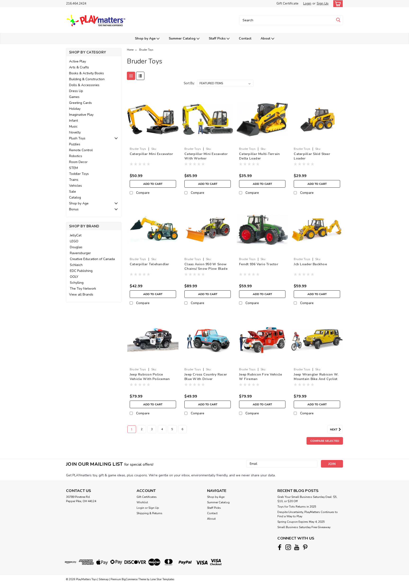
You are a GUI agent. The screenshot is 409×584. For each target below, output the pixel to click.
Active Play (77, 61)
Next (334, 429)
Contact (245, 38)
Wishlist (142, 502)
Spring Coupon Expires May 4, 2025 (301, 522)
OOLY (74, 276)
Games (74, 97)
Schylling (77, 282)
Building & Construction (87, 79)
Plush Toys (77, 138)
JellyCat (75, 235)
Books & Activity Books (86, 73)
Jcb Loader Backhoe (310, 264)
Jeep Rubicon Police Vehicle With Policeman (150, 376)
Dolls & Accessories (84, 85)
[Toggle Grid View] (131, 76)
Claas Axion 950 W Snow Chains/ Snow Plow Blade (205, 266)
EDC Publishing (81, 271)
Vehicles (75, 185)
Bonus (74, 209)
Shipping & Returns (149, 513)
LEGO (74, 241)
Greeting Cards (80, 103)
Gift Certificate (287, 3)
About (266, 38)
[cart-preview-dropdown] (337, 3)
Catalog (75, 197)
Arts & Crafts (79, 67)
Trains (73, 179)
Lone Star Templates (162, 579)
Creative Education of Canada (92, 259)
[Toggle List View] (140, 76)
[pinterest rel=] (305, 547)
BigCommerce (130, 579)
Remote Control (81, 150)
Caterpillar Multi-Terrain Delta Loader (259, 156)
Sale (72, 191)
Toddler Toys (79, 174)
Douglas (76, 247)
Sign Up (323, 3)
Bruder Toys (146, 50)
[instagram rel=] (288, 547)
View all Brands (81, 294)
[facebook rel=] (280, 547)
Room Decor (78, 162)
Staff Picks (218, 38)
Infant (73, 120)
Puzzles (74, 144)
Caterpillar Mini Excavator (151, 154)
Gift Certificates (147, 497)
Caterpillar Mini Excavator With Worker (206, 156)
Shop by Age (145, 38)
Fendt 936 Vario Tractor (258, 264)
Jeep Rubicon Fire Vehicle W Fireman (260, 376)
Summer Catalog (182, 38)
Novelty (75, 132)
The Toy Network (83, 288)
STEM (73, 168)
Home (130, 50)
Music (73, 126)
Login (307, 3)
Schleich (76, 265)
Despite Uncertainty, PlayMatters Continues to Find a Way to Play (307, 514)
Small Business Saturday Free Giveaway (303, 527)
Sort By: (189, 83)
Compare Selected (324, 441)
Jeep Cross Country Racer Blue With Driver (205, 376)
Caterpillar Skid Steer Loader (312, 156)
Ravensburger (80, 253)
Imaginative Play (81, 114)
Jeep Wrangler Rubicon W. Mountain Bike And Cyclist (316, 376)
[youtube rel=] (297, 547)
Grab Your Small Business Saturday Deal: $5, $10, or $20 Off (307, 499)
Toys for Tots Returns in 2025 (296, 507)
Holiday (74, 108)
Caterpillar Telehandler (149, 264)
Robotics (75, 156)
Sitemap (103, 579)
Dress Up (76, 91)
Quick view (152, 141)
